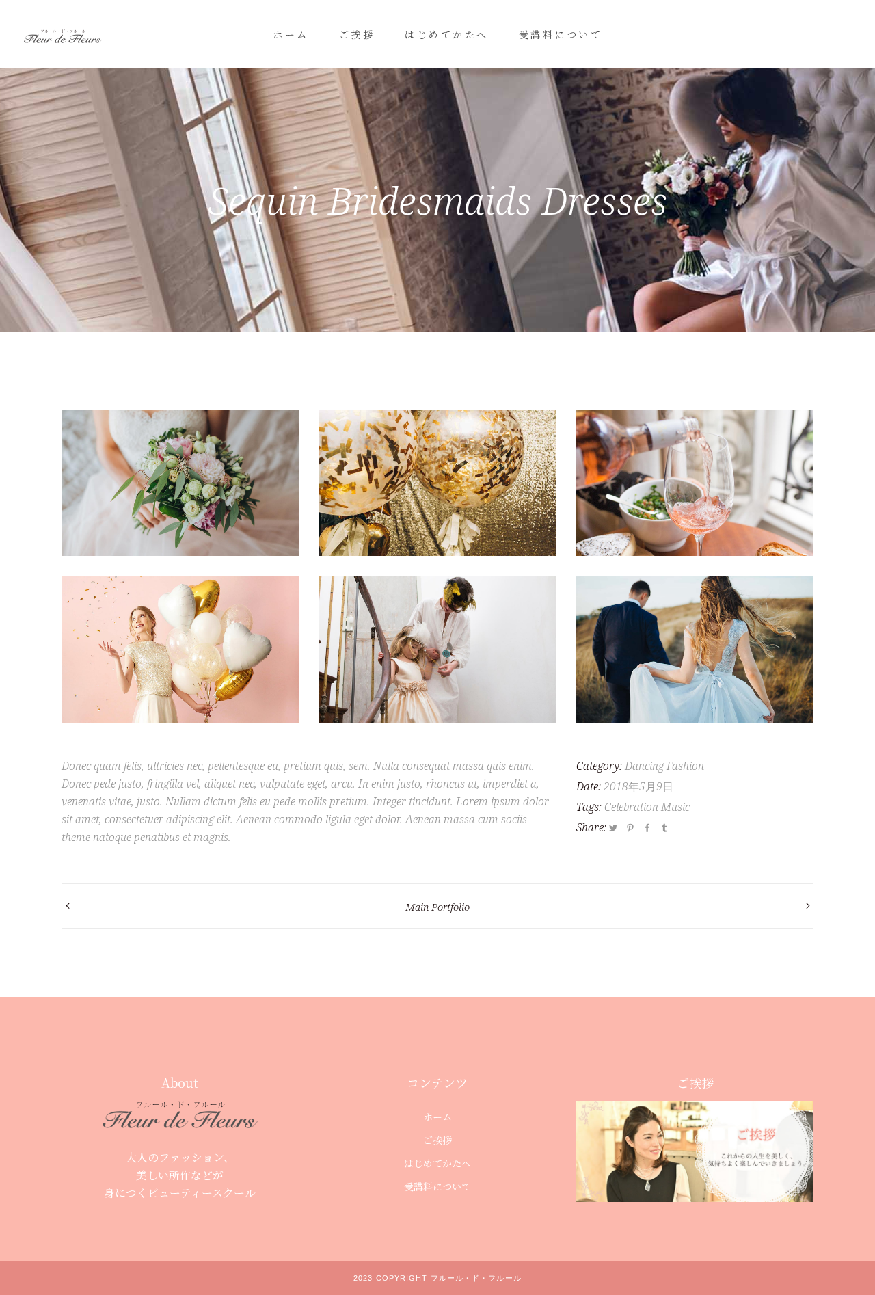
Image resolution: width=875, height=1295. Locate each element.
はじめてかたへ (437, 1163)
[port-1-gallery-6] (437, 649)
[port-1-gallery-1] (180, 483)
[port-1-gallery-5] (694, 483)
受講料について (437, 1186)
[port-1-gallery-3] (694, 649)
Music (675, 806)
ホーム (437, 1116)
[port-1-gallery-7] (180, 649)
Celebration (631, 806)
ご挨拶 (437, 1140)
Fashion (685, 765)
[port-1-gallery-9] (437, 483)
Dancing (644, 765)
